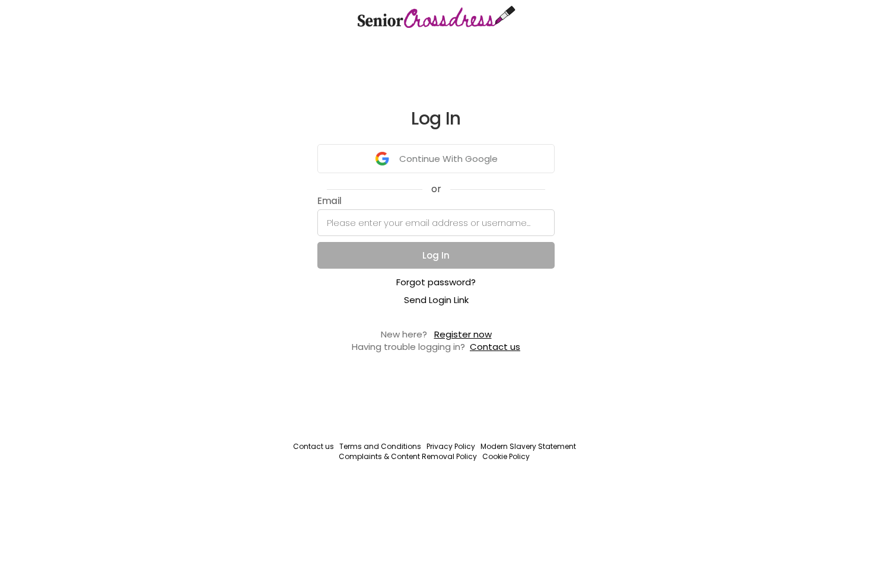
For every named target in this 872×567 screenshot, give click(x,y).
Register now (463, 334)
